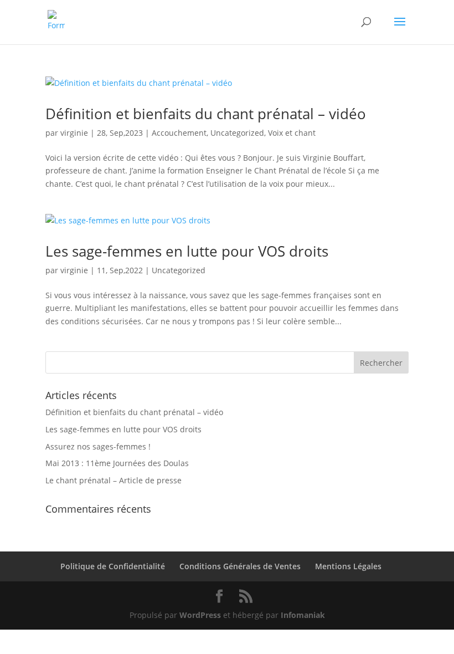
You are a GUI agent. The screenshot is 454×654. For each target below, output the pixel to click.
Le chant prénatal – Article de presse (113, 480)
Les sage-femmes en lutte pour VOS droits (186, 251)
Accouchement (179, 132)
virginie (74, 132)
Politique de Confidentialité (112, 566)
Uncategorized (237, 132)
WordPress (200, 615)
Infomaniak (303, 615)
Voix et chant (292, 132)
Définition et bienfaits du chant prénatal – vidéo (205, 114)
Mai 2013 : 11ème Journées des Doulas (117, 463)
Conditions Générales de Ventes (240, 566)
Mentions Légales (348, 566)
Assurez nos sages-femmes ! (98, 446)
